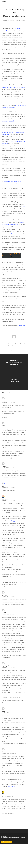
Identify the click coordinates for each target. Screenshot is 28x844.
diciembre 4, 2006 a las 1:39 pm (8, 596)
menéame (20, 234)
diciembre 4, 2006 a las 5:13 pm (8, 614)
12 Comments (22, 20)
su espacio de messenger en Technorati (13, 87)
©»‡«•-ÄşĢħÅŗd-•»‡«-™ (8, 666)
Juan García (6, 20)
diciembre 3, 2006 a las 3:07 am (8, 427)
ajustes (18, 839)
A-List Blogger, (11, 521)
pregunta (22, 326)
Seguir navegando (6, 841)
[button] (25, 1)
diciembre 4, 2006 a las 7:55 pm (8, 712)
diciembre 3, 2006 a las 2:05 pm (8, 487)
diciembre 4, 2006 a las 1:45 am (8, 500)
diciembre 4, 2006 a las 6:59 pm (8, 667)
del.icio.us (8, 234)
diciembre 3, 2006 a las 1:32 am (8, 402)
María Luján (4, 595)
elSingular (10, 506)
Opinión (14, 12)
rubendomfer (5, 499)
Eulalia (3, 711)
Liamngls (4, 425)
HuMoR (4, 795)
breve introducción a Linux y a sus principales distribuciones (13, 132)
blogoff (4, 1)
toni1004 (4, 613)
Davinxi (3, 401)
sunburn (4, 466)
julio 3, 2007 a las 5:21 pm (7, 796)
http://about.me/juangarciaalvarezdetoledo (14, 350)
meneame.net (11, 786)
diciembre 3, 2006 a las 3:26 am (8, 467)
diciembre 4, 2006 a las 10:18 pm (9, 753)
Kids (3, 486)
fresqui (13, 234)
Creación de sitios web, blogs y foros (14, 9)
